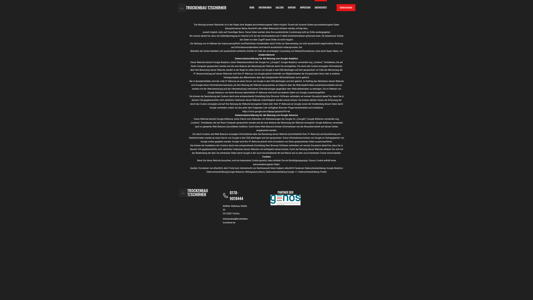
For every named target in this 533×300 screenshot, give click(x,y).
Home (251, 7)
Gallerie (280, 7)
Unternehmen (265, 7)
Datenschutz (321, 7)
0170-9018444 (236, 195)
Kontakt (292, 7)
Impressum (305, 7)
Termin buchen (346, 7)
